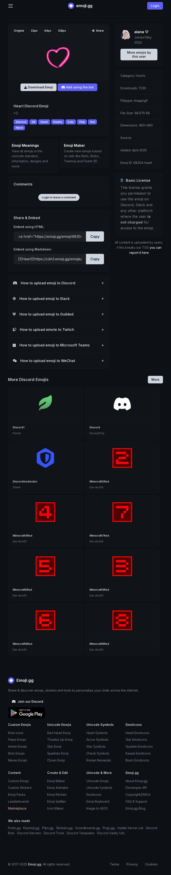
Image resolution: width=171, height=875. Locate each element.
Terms (114, 864)
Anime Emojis (17, 746)
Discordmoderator (25, 481)
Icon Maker (55, 808)
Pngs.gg (109, 828)
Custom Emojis (18, 781)
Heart (44, 122)
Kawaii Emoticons (138, 753)
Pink (82, 122)
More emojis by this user (139, 54)
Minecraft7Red (99, 535)
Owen (16, 487)
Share (99, 30)
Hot (92, 122)
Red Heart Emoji (59, 733)
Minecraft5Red (22, 589)
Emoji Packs (16, 794)
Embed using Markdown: (33, 249)
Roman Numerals (98, 760)
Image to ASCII (97, 808)
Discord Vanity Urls (111, 833)
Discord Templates (80, 833)
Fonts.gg (14, 828)
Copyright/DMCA (138, 794)
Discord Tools (54, 833)
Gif (33, 122)
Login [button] (155, 6)
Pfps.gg (47, 828)
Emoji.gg (24, 680)
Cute (70, 122)
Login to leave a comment (59, 197)
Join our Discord (30, 701)
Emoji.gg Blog (135, 808)
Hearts (57, 122)
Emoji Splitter (56, 801)
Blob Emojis (16, 753)
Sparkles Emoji (58, 753)
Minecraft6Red (22, 643)
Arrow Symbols (97, 739)
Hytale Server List (130, 828)
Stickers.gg (64, 828)
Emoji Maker (56, 781)
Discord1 (18, 427)
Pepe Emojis (17, 739)
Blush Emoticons (137, 760)
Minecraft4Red (22, 535)
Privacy (132, 864)
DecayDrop (97, 433)
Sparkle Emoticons (139, 746)
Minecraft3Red (99, 589)
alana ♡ (141, 32)
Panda (17, 433)
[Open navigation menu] (10, 6)
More (155, 379)
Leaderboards (18, 801)
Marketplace (17, 808)
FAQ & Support (136, 801)
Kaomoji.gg (31, 828)
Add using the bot (79, 87)
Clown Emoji (56, 760)
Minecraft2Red (99, 481)
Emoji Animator (57, 788)
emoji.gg (83, 5)
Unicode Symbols (99, 788)
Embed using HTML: (29, 227)
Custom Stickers (20, 788)
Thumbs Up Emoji (60, 739)
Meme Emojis (17, 760)
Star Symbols (96, 746)
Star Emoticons (136, 739)
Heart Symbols (97, 733)
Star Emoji (54, 746)
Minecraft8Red (99, 643)
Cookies (151, 864)
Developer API (136, 788)
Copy (95, 236)
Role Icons (15, 733)
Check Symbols (97, 753)
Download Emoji (40, 87)
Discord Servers (29, 833)
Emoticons (93, 794)
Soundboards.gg (87, 828)
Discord (21, 122)
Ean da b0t (96, 487)
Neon (19, 127)
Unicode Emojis (97, 781)
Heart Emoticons (137, 733)
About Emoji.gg (136, 781)
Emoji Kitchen (57, 794)
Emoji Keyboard (97, 801)
